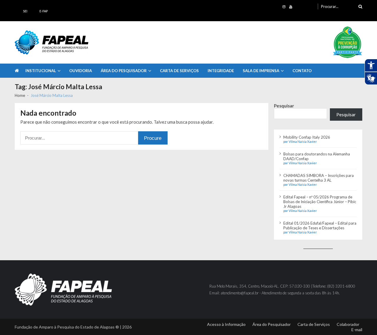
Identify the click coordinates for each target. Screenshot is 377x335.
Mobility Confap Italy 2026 (306, 137)
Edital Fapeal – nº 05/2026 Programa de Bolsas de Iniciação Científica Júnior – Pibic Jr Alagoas (319, 202)
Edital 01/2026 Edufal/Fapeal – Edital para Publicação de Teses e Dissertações (319, 225)
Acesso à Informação (226, 324)
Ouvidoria (80, 70)
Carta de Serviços (179, 70)
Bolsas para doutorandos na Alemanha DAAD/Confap (316, 156)
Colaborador (348, 324)
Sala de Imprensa (261, 70)
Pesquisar (284, 105)
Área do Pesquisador (124, 70)
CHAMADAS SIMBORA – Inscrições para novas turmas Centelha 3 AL (318, 178)
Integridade (221, 70)
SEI (25, 11)
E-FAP (43, 11)
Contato (302, 70)
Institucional (40, 70)
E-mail (356, 329)
